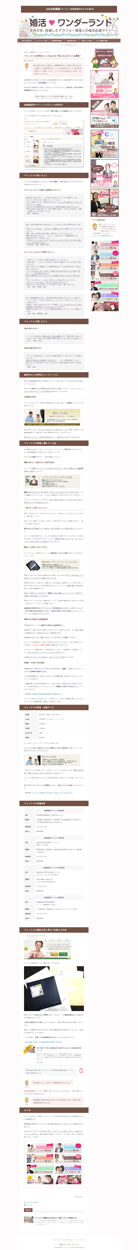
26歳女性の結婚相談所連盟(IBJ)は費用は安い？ (47, 694)
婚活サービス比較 (87, 40)
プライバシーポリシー (79, 1240)
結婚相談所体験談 (57, 40)
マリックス (29, 1205)
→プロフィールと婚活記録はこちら (102, 235)
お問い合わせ (68, 1240)
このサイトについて (58, 1240)
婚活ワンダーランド (28, 2)
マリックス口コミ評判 (32, 1202)
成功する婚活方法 (27, 40)
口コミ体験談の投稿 (101, 40)
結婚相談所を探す (72, 40)
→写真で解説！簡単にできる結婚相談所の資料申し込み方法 (43, 1042)
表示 (71, 96)
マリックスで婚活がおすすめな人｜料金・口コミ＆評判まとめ (52, 793)
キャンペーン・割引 (41, 40)
